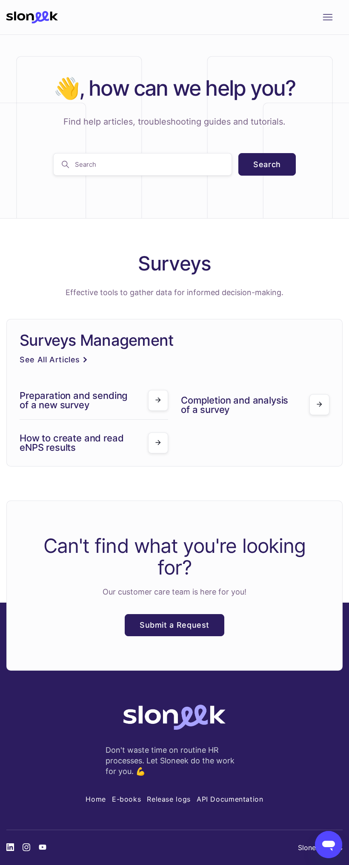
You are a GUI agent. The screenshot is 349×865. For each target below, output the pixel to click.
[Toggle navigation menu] (327, 17)
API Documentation (230, 799)
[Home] (32, 17)
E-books (126, 799)
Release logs (169, 799)
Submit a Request (174, 624)
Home (96, 799)
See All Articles (50, 359)
